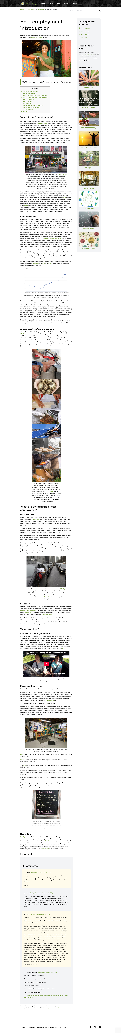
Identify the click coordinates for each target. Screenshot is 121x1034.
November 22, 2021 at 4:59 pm (44, 893)
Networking (28, 109)
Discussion (84, 38)
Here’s (22, 754)
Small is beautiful (88, 107)
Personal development (88, 148)
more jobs (28, 612)
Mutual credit (88, 208)
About (66, 4)
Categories (31, 9)
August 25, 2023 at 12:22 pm (47, 972)
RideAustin (46, 597)
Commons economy (88, 128)
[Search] (99, 10)
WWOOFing (88, 168)
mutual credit (44, 848)
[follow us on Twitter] (95, 1027)
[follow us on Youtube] (100, 1027)
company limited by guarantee (52, 238)
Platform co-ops (88, 248)
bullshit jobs (35, 519)
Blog (58, 4)
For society (27, 101)
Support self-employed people (33, 105)
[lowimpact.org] (28, 3)
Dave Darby (30, 893)
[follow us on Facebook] (91, 1027)
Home (43, 4)
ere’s (22, 759)
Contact (74, 4)
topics (26, 205)
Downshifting (89, 188)
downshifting (50, 700)
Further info (85, 31)
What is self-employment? (30, 91)
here (64, 197)
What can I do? (26, 103)
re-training (50, 491)
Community (88, 87)
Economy (41, 9)
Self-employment (36, 37)
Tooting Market (62, 175)
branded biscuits (47, 614)
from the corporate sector (28, 610)
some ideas (49, 689)
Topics (51, 4)
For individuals (28, 99)
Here (57, 825)
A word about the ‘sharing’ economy (35, 95)
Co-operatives (88, 228)
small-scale (45, 841)
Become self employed (31, 107)
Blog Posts (85, 34)
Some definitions (29, 93)
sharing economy (26, 334)
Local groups (24, 837)
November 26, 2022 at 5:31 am (40, 914)
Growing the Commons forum (52, 1008)
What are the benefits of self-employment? (35, 97)
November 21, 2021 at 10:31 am (41, 872)
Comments (25, 111)
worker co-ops (42, 123)
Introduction (85, 28)
